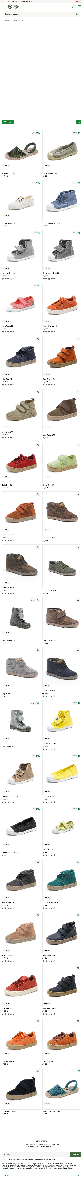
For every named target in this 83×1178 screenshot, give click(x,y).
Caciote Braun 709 (9, 223)
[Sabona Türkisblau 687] (61, 1088)
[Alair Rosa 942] (21, 933)
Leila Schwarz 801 (49, 955)
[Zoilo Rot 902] (21, 462)
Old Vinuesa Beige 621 (10, 797)
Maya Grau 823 (7, 694)
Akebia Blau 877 (48, 691)
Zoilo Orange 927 (49, 1061)
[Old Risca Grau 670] (61, 151)
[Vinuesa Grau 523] (21, 250)
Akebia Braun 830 (8, 588)
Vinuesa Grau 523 (8, 273)
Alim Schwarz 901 (8, 902)
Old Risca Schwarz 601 (10, 853)
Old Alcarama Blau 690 (51, 223)
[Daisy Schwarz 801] (21, 1088)
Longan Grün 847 (49, 591)
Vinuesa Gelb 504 (49, 744)
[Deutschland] (78, 1)
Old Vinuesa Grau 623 (51, 273)
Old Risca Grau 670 (49, 173)
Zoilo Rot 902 (7, 485)
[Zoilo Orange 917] (21, 1038)
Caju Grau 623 (7, 747)
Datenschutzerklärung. (65, 1168)
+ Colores (6, 165)
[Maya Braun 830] (61, 512)
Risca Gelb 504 (48, 797)
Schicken (76, 1154)
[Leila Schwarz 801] (61, 933)
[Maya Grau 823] (21, 668)
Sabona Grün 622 (8, 173)
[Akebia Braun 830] (21, 565)
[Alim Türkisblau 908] (61, 880)
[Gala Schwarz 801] (61, 985)
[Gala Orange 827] (61, 356)
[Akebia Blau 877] (61, 668)
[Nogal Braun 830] (61, 618)
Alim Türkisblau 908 (50, 902)
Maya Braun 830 (48, 538)
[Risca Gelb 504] (61, 774)
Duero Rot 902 (7, 1008)
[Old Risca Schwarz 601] (21, 827)
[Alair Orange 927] (21, 512)
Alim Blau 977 (7, 379)
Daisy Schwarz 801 (9, 1111)
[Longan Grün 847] (61, 565)
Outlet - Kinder (17, 21)
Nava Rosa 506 (7, 326)
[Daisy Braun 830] (61, 409)
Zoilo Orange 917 (8, 1061)
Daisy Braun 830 (48, 435)
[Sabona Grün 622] (21, 151)
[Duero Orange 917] (61, 303)
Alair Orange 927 (8, 535)
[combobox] (41, 14)
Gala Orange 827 (48, 379)
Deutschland (78, 1)
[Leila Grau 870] (21, 409)
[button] (79, 6)
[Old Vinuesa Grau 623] (61, 250)
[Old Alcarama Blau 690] (61, 200)
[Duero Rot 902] (21, 985)
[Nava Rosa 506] (21, 303)
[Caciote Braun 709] (21, 200)
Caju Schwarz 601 (8, 641)
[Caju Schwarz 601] (21, 618)
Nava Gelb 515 (48, 850)
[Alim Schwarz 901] (21, 880)
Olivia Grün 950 (48, 485)
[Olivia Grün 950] (61, 462)
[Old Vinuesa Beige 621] (21, 774)
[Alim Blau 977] (21, 356)
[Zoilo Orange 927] (61, 1038)
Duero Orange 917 (49, 326)
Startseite (6, 21)
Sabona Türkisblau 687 (51, 1111)
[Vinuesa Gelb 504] (61, 721)
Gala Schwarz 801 (49, 1008)
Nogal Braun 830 (48, 641)
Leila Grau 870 (7, 432)
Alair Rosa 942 (7, 955)
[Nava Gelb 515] (61, 827)
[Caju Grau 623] (21, 721)
